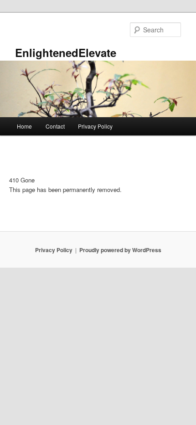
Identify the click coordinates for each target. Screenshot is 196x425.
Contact (55, 126)
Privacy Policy (95, 126)
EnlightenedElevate (65, 52)
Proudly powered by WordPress (120, 250)
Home (24, 126)
